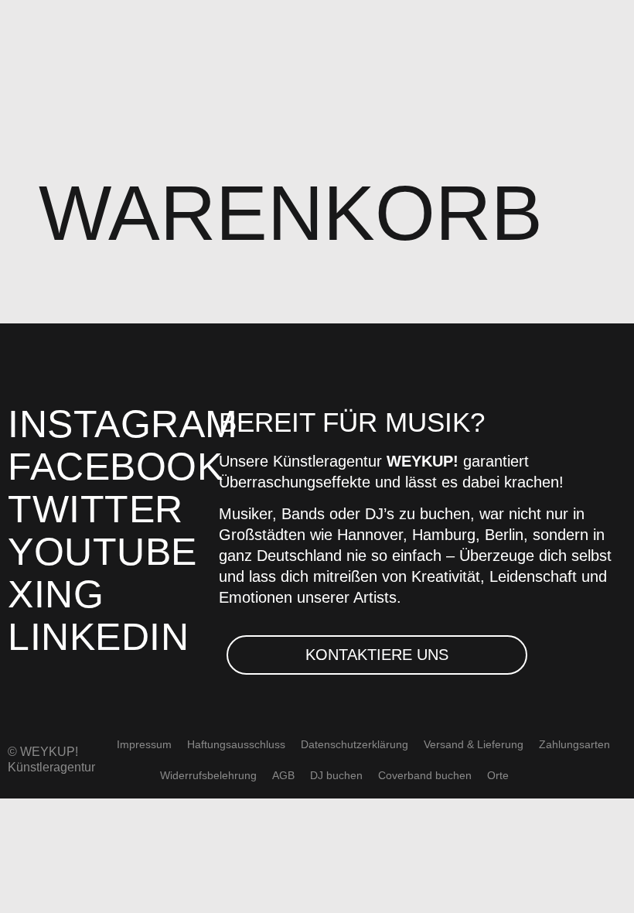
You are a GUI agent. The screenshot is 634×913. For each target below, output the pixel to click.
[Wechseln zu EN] (531, 775)
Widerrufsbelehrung (208, 775)
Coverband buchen (425, 775)
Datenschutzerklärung (354, 744)
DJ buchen (336, 775)
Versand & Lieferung (473, 744)
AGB (283, 775)
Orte (498, 775)
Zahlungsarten (574, 744)
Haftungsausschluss (236, 744)
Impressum (144, 744)
